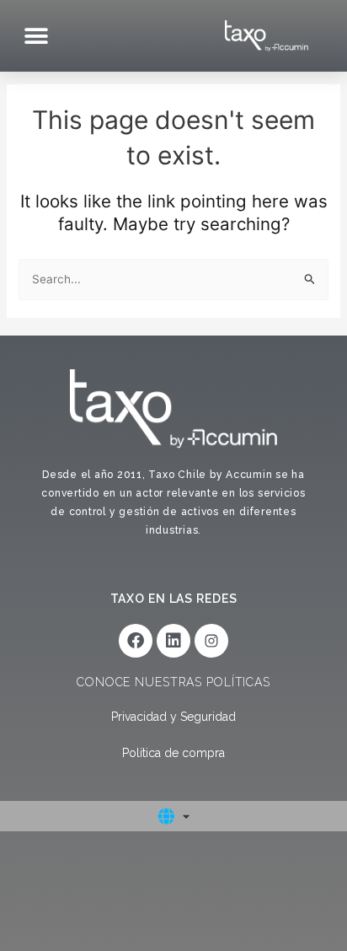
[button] (36, 36)
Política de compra (173, 753)
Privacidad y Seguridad (173, 716)
